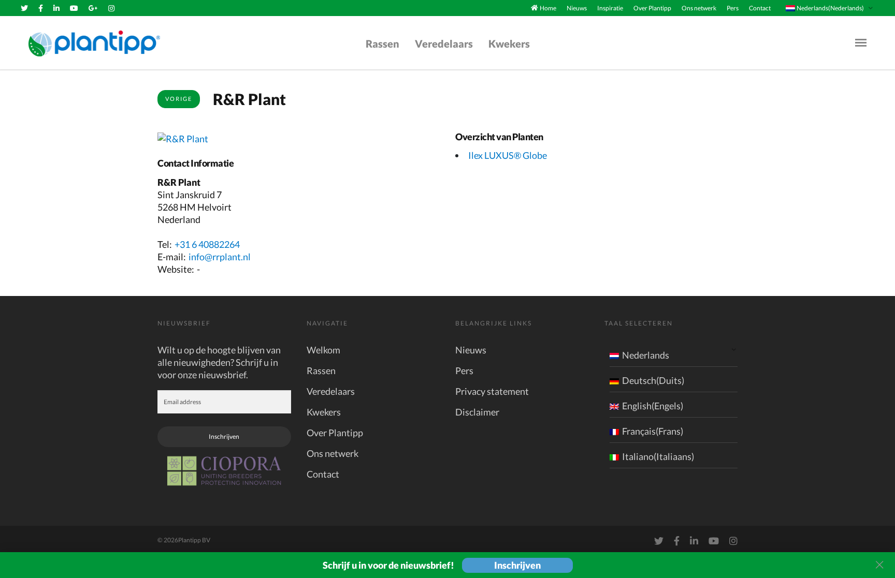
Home (548, 8)
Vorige (178, 98)
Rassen (382, 43)
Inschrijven (224, 436)
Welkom (323, 349)
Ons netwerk (699, 8)
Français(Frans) (652, 431)
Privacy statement (492, 391)
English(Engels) (652, 405)
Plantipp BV (194, 540)
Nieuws (577, 8)
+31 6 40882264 (207, 244)
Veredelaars (444, 43)
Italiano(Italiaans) (658, 456)
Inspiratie (610, 8)
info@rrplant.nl (220, 256)
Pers (733, 8)
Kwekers (509, 43)
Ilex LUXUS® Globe (507, 155)
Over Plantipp (652, 8)
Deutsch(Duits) (653, 380)
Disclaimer (477, 412)
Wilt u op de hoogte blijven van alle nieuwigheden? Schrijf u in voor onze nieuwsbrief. (219, 362)
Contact (760, 8)
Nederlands (645, 355)
